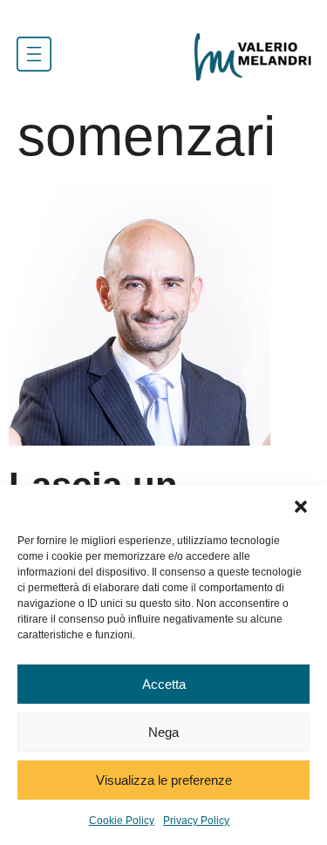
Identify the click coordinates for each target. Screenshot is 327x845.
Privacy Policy (196, 820)
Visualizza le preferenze (164, 780)
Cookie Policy (121, 820)
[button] (301, 506)
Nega (163, 732)
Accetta (164, 684)
